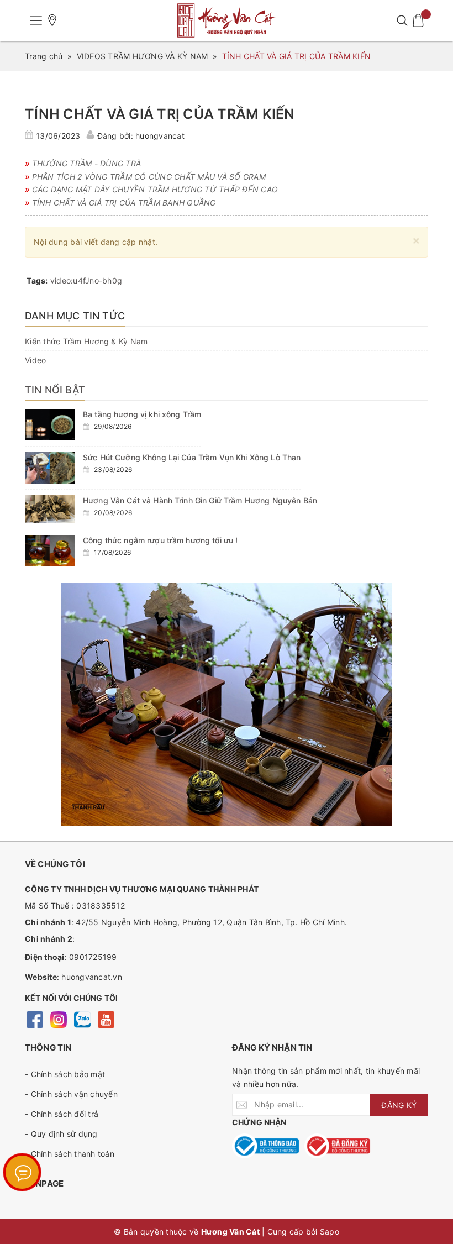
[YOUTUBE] (105, 1018)
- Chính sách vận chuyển (71, 1094)
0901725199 (93, 957)
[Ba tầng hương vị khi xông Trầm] (50, 424)
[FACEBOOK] (34, 1018)
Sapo (329, 1231)
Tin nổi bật (55, 390)
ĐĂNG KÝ (399, 1105)
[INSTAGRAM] (58, 1018)
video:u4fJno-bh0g (86, 280)
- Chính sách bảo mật (65, 1074)
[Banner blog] (226, 704)
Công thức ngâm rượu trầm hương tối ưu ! (160, 540)
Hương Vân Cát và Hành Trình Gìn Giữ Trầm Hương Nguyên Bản (200, 500)
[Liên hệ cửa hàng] (52, 20)
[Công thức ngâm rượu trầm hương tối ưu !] (50, 550)
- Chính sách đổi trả (61, 1114)
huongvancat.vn (91, 976)
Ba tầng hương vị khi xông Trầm (142, 414)
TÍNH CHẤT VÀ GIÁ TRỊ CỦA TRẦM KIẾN (160, 114)
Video (35, 360)
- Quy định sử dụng (61, 1133)
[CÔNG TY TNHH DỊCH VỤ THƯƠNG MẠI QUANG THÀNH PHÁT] (226, 20)
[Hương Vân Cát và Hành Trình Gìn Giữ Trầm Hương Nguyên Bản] (50, 509)
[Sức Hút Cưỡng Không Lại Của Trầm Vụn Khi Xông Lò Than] (50, 468)
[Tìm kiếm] (402, 20)
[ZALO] (82, 1018)
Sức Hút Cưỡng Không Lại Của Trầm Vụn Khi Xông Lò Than (192, 457)
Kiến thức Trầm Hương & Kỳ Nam (86, 341)
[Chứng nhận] (265, 1145)
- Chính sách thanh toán (69, 1153)
